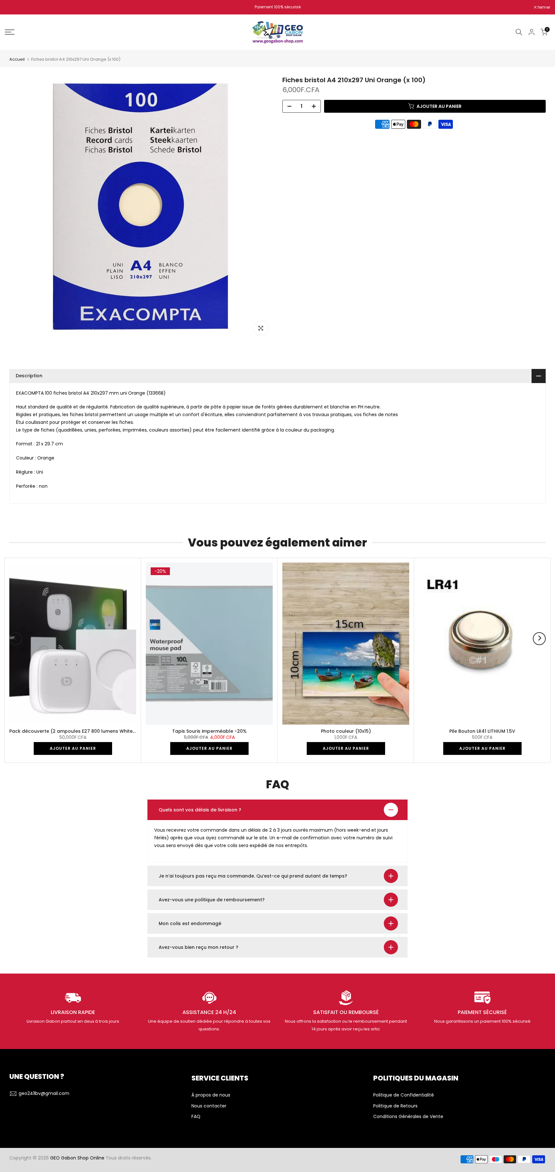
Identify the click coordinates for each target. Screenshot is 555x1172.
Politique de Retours (395, 1106)
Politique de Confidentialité (403, 1095)
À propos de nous (210, 1095)
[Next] (539, 638)
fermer (14, 7)
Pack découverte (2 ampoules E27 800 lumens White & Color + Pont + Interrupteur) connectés (120, 731)
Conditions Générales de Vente (408, 1117)
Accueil (17, 59)
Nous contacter (208, 1106)
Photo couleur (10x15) (346, 731)
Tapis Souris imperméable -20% (209, 731)
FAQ (195, 1117)
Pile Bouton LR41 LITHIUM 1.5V (482, 731)
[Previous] (15, 638)
